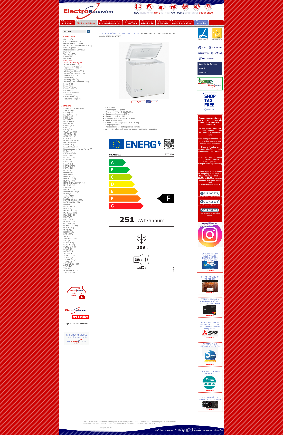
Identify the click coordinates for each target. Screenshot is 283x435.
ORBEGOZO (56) (70, 226)
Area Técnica (150, 423)
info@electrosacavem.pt (164, 430)
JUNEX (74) (68, 198)
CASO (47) (67, 128)
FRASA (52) (68, 168)
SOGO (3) (67, 253)
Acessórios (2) (69, 95)
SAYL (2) (66, 241)
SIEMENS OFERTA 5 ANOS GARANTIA (210, 372)
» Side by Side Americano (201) (76, 82)
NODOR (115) (69, 221)
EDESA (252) (68, 145)
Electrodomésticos (106, 422)
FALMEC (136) (69, 157)
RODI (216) (68, 234)
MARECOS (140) (70, 211)
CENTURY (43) (69, 134)
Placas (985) (68, 90)
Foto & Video (133, 422)
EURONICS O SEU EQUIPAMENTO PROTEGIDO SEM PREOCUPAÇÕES (210, 257)
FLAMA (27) (68, 164)
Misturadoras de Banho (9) (74, 50)
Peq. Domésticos (120, 422)
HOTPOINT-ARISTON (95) (74, 183)
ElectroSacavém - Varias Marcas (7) (77, 149)
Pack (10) (67, 52)
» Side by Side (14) (71, 80)
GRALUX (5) (68, 172)
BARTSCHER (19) (70, 115)
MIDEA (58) (68, 217)
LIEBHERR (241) (70, 206)
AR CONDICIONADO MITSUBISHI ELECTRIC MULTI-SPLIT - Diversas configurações (210, 325)
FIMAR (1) (67, 162)
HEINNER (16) (69, 177)
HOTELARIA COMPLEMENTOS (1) (77, 46)
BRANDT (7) (68, 123)
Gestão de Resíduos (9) (73, 43)
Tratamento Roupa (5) (72, 99)
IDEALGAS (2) (69, 187)
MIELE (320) (68, 219)
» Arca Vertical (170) (72, 65)
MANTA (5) (67, 209)
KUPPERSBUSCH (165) (73, 200)
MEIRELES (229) (70, 213)
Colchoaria (155, 422)
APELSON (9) (69, 111)
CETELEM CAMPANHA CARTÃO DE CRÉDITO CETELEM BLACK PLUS (210, 301)
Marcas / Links (106, 423)
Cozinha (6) (68, 39)
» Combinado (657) (71, 69)
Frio (123, 33)
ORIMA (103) (68, 228)
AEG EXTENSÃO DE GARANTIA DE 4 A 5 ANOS (210, 398)
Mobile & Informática (168, 422)
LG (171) (67, 204)
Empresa (96, 423)
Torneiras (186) (69, 54)
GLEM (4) (67, 170)
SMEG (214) (68, 251)
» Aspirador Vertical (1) (73, 67)
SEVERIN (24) (69, 245)
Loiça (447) (67, 58)
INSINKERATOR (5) (71, 192)
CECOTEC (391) (70, 132)
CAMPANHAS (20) (70, 97)
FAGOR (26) (68, 155)
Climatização (144, 422)
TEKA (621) (68, 262)
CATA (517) (67, 130)
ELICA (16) (67, 151)
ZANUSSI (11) (69, 272)
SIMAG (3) (67, 249)
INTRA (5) (67, 194)
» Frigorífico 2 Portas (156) (74, 73)
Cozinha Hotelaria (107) (72, 41)
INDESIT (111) (69, 189)
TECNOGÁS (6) (69, 260)
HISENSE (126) (69, 179)
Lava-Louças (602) (71, 48)
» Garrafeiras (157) (71, 75)
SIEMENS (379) (69, 247)
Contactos (139, 423)
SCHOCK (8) (68, 243)
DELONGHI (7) (69, 143)
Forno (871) (68, 84)
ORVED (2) (68, 230)
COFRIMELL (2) (69, 136)
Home (85, 422)
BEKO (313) (68, 117)
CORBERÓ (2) (69, 138)
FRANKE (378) (69, 166)
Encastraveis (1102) (71, 92)
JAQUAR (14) (69, 196)
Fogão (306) (68, 86)
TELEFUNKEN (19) (71, 264)
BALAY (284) (68, 113)
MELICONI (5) (69, 215)
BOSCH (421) (69, 121)
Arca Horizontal (132, 33)
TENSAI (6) (68, 266)
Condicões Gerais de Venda (123, 423)
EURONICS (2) (69, 153)
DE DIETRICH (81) (71, 140)
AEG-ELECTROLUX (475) (74, 108)
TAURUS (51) (68, 258)
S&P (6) (66, 236)
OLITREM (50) (69, 223)
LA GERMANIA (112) (71, 202)
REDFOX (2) (68, 232)
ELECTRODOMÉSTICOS (109, 33)
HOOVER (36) (69, 181)
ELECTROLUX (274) (71, 147)
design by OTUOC (106, 427)
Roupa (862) (68, 56)
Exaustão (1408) (70, 88)
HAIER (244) (68, 174)
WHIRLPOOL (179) (71, 270)
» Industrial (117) (70, 77)
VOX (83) (67, 268)
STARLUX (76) (69, 255)
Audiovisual (93, 422)
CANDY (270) (68, 125)
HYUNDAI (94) (69, 185)
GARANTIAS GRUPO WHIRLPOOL (210, 278)
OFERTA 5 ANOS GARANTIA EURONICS (209, 345)
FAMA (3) (67, 160)
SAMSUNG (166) (70, 238)
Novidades (87, 423)
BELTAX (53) (68, 119)
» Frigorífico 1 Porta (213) (74, 71)
